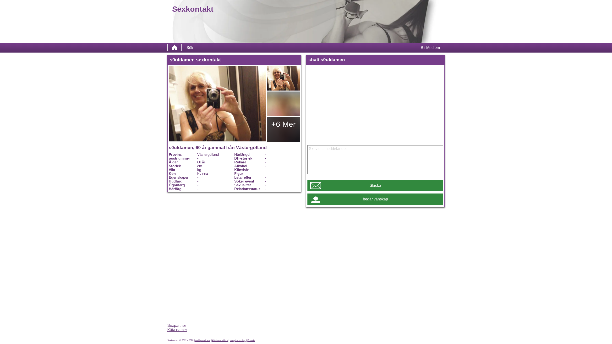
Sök (189, 48)
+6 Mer (283, 124)
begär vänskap (375, 199)
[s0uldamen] (217, 103)
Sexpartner (176, 325)
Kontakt (251, 340)
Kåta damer (177, 330)
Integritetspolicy (238, 340)
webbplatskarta (202, 340)
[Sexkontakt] (174, 47)
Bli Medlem (430, 48)
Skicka (375, 185)
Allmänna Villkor (220, 340)
